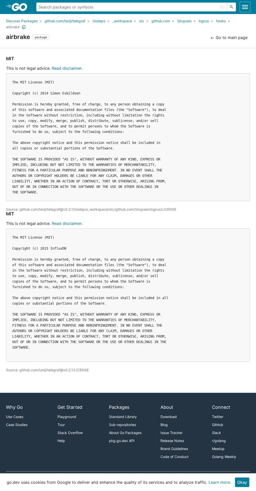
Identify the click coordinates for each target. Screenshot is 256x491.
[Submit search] (231, 6)
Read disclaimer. (67, 68)
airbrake (13, 27)
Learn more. (219, 482)
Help (61, 441)
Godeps (98, 21)
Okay (242, 482)
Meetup (218, 449)
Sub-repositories (122, 425)
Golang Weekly (224, 457)
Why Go (14, 407)
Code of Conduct (174, 457)
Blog (164, 425)
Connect (221, 407)
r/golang (219, 441)
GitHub (217, 425)
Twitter (217, 417)
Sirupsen (184, 21)
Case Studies (17, 425)
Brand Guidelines (174, 449)
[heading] (21, 7)
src (141, 21)
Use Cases (14, 417)
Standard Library (123, 417)
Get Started (70, 407)
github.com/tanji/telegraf (65, 21)
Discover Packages (22, 21)
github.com (161, 21)
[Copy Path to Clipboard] (24, 27)
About (166, 407)
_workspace (122, 21)
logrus (204, 21)
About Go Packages (125, 433)
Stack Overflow (70, 433)
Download (168, 417)
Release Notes (172, 441)
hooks (221, 21)
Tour (61, 425)
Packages (119, 407)
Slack (216, 433)
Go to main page (231, 37)
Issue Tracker (171, 433)
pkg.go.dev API (121, 441)
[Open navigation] (245, 7)
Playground (67, 417)
